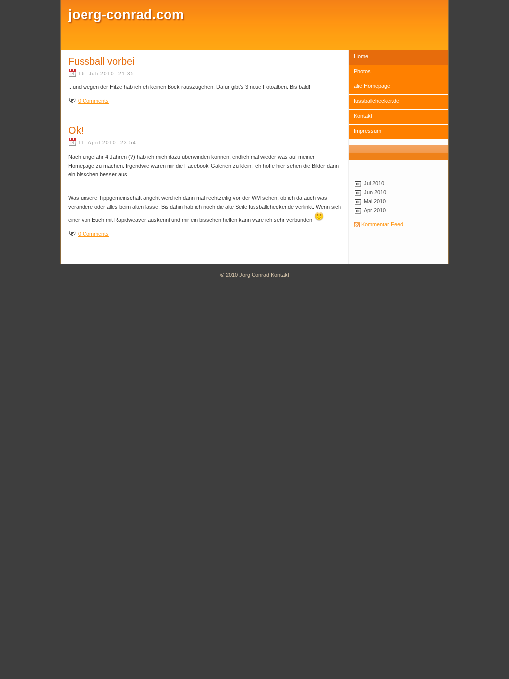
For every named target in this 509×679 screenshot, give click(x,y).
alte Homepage (372, 86)
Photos (362, 71)
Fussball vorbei (101, 61)
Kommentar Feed (382, 224)
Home (361, 56)
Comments (93, 101)
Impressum (367, 131)
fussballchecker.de (376, 101)
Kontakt (363, 116)
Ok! (76, 130)
